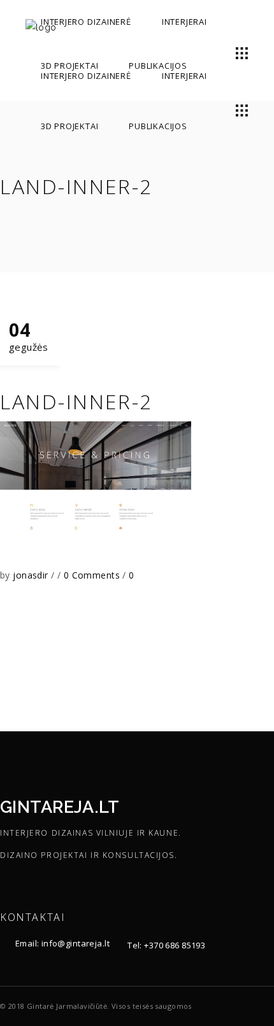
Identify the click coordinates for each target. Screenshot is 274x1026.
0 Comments (93, 575)
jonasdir (32, 575)
